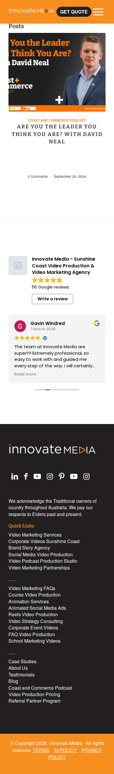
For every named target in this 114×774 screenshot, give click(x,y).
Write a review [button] (52, 299)
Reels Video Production (33, 614)
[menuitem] (73, 11)
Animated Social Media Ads (37, 607)
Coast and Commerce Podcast (57, 120)
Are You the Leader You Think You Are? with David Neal (57, 134)
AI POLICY (66, 750)
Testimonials (21, 674)
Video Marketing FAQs (31, 588)
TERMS (41, 750)
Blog (13, 681)
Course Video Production (34, 594)
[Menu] (95, 12)
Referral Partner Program (34, 700)
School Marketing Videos (34, 640)
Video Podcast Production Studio (42, 560)
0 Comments (38, 176)
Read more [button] (25, 374)
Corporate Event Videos (33, 627)
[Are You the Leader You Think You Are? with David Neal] (57, 72)
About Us (18, 667)
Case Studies (22, 661)
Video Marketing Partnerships (39, 567)
